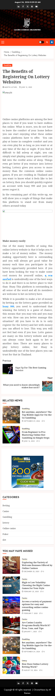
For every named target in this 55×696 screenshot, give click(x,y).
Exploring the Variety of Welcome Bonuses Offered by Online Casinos (37, 565)
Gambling (7, 65)
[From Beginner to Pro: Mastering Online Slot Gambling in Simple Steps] (11, 434)
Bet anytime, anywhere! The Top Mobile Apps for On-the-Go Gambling (37, 415)
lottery (6, 522)
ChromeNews (39, 689)
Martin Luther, (11, 87)
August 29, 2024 (30, 670)
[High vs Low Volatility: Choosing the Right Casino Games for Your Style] (11, 585)
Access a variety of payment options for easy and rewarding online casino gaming (37, 605)
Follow (52, 42)
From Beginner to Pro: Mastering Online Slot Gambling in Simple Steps (35, 435)
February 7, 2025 (31, 614)
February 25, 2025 (31, 592)
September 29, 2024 (32, 421)
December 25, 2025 (31, 572)
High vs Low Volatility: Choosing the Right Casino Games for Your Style (36, 585)
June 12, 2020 (26, 87)
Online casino (9, 528)
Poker (5, 534)
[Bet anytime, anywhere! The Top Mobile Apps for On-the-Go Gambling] (11, 414)
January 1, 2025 (30, 632)
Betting (6, 505)
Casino (6, 511)
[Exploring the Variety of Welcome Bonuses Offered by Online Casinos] (11, 565)
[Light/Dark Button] (41, 42)
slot (4, 539)
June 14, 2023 (29, 441)
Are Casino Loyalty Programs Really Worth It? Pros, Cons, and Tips (36, 625)
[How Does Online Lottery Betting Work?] (11, 665)
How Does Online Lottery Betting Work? (35, 665)
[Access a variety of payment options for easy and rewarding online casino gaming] (11, 605)
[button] (2, 42)
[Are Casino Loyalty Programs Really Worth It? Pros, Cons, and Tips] (11, 625)
